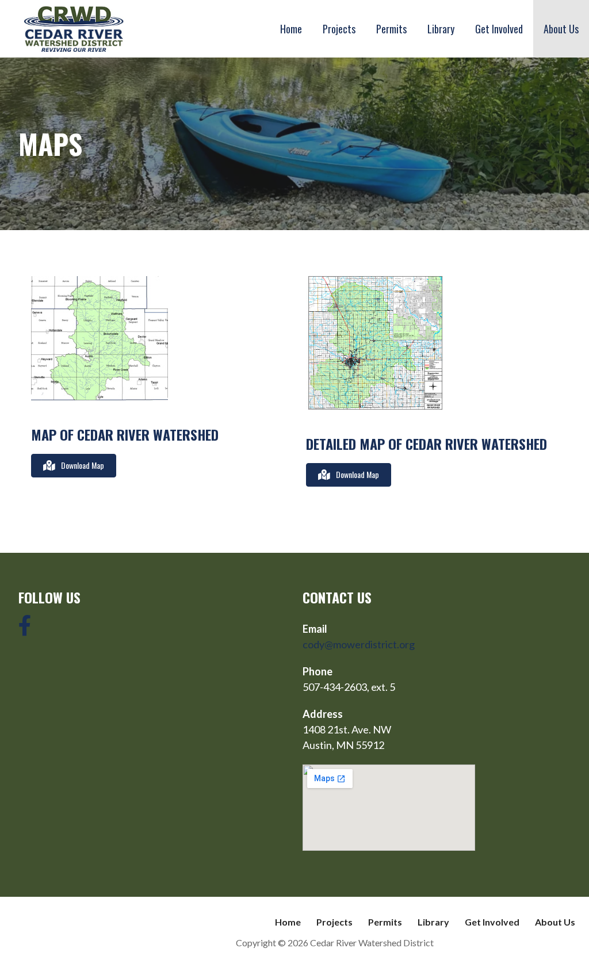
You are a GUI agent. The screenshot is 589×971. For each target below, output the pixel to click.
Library (440, 28)
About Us (561, 28)
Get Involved (499, 28)
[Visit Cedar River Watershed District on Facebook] (25, 629)
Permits (391, 28)
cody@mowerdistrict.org (359, 644)
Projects (339, 28)
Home (291, 28)
